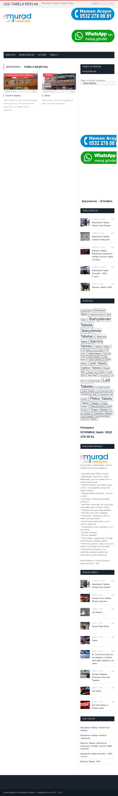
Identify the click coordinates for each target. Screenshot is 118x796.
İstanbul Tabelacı (13, 95)
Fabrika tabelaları (94, 357)
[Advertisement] (97, 110)
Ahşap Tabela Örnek (100, 626)
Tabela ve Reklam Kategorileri (92, 80)
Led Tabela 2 (97, 612)
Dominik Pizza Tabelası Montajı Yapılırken (102, 599)
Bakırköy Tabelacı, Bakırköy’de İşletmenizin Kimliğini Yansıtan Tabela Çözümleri (102, 255)
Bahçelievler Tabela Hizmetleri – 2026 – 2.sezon (100, 273)
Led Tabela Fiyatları (102, 387)
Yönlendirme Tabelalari (102, 413)
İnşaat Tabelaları (87, 416)
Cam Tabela (98, 350)
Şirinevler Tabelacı (89, 419)
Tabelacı (95, 403)
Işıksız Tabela (91, 367)
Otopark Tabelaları (88, 391)
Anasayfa (10, 55)
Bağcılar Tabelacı (103, 347)
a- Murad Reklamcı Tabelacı (19, 75)
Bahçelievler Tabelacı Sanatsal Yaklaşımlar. (59, 3)
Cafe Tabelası (86, 350)
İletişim (42, 55)
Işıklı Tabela (98, 363)
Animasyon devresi (97, 314)
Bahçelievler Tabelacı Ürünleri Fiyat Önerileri (101, 224)
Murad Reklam (26, 55)
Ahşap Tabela (86, 310)
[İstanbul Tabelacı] (21, 82)
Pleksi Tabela (101, 398)
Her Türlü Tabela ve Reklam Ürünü (100, 706)
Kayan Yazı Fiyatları (96, 372)
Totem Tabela (99, 409)
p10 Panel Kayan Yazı (105, 391)
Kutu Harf (92, 375)
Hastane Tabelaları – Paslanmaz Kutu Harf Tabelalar (101, 677)
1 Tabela (48, 75)
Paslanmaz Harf (89, 394)
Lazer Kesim (104, 375)
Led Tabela (96, 691)
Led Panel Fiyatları (93, 381)
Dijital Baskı (94, 353)
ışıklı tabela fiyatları (102, 416)
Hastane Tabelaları (95, 359)
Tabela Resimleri (97, 406)
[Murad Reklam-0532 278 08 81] (17, 17)
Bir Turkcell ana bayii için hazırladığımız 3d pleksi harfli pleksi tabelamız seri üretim (103, 659)
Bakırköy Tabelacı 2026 (102, 287)
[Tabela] (59, 82)
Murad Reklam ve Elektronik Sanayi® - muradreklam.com (28, 792)
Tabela (53, 55)
